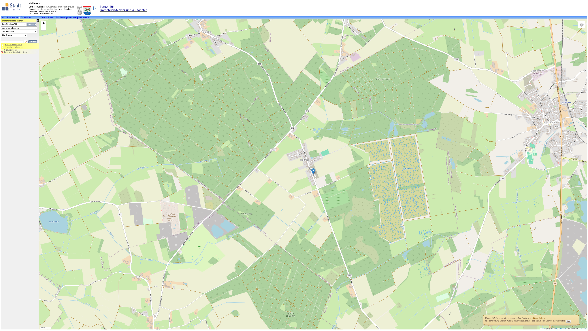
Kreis (79, 9)
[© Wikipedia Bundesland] (79, 14)
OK (568, 321)
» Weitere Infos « (537, 318)
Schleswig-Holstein (48, 9)
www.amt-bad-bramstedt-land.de (60, 7)
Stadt (79, 6)
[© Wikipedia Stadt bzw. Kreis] (87, 14)
